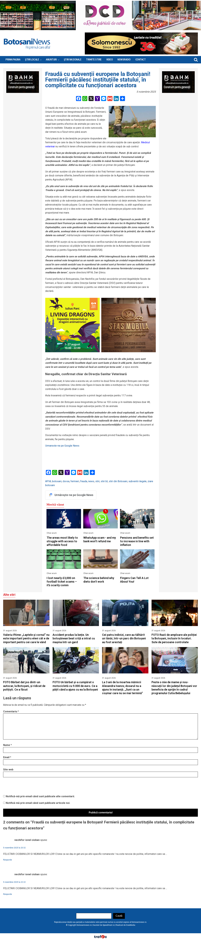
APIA (48, 481)
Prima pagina (12, 60)
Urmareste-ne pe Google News (62, 445)
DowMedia (130, 925)
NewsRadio (124, 60)
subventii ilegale (137, 481)
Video (109, 60)
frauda (83, 481)
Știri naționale (72, 60)
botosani (57, 481)
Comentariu (11, 711)
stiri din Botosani (118, 481)
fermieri (75, 481)
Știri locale (32, 60)
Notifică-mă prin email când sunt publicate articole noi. (38, 802)
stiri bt (104, 481)
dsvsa (66, 481)
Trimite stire (94, 60)
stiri (97, 481)
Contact (140, 60)
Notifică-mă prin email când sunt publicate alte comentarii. (40, 796)
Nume (7, 745)
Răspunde (7, 860)
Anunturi (51, 60)
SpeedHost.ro (108, 925)
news (91, 481)
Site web (8, 769)
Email (7, 757)
